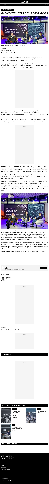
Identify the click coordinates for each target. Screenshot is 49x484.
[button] (2, 1)
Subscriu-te (4, 4)
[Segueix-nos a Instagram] (8, 480)
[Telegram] (12, 53)
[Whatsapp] (9, 53)
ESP (47, 4)
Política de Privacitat (6, 473)
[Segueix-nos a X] (4, 480)
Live (13, 330)
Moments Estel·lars (7, 9)
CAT (45, 4)
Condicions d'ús (4, 476)
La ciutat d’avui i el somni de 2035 (17, 428)
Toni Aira (3, 48)
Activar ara (43, 268)
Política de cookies (5, 469)
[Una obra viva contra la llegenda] (31, 416)
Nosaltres (3, 467)
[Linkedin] (6, 53)
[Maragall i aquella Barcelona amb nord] (6, 416)
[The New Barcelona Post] (7, 457)
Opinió (17, 330)
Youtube (42, 251)
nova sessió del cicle (39, 119)
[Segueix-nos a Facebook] (2, 480)
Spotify (37, 251)
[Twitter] (4, 53)
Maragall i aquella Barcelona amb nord (17, 413)
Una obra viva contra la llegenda (41, 413)
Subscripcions (4, 478)
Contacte (3, 465)
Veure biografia (8, 278)
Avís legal (3, 471)
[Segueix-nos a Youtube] (10, 480)
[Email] (14, 53)
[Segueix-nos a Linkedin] (6, 480)
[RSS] (12, 480)
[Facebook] (1, 53)
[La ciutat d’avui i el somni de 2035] (6, 433)
